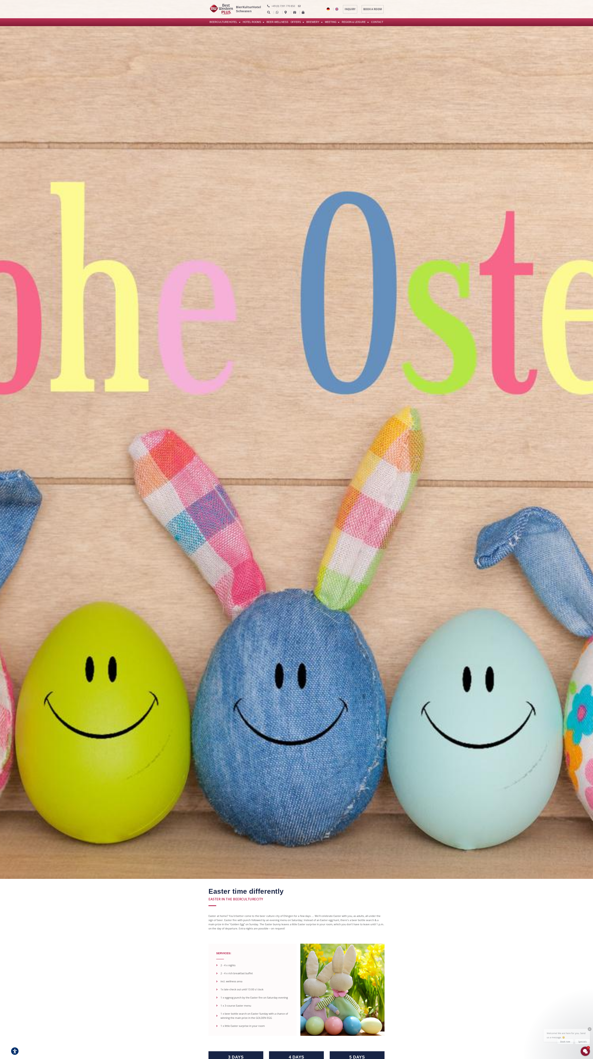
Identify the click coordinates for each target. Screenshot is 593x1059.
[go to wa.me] (278, 12)
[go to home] (337, 9)
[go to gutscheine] (295, 12)
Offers (296, 22)
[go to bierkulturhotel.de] (329, 9)
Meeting (330, 22)
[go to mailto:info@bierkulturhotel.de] (300, 6)
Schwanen (243, 11)
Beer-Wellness (277, 22)
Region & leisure (354, 22)
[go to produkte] (304, 12)
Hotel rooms (252, 22)
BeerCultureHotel (223, 22)
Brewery (312, 22)
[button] (567, 1030)
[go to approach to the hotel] (286, 12)
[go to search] (269, 12)
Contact (377, 22)
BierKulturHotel (248, 7)
